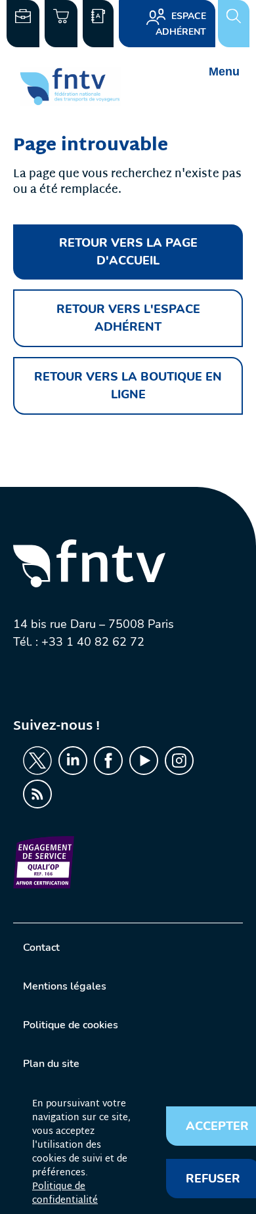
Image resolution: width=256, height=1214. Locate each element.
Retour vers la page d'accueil (128, 251)
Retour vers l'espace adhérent (128, 318)
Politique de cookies (70, 1025)
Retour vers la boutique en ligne (128, 385)
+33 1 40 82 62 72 (92, 642)
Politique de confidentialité (65, 1193)
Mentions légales (64, 986)
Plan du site (51, 1064)
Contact (41, 947)
